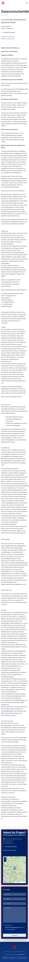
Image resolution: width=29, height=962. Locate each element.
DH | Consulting (21, 954)
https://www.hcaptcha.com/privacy (10, 713)
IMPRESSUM (5, 957)
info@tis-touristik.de (7, 36)
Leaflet (15, 882)
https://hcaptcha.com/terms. (8, 715)
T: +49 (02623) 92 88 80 (10, 846)
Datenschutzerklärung (11, 927)
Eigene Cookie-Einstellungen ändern (11, 396)
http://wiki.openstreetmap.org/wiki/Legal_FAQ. (13, 584)
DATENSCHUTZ (12, 957)
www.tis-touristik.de (7, 38)
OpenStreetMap (22, 882)
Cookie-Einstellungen (22, 957)
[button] (27, 3)
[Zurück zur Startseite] (3, 3)
